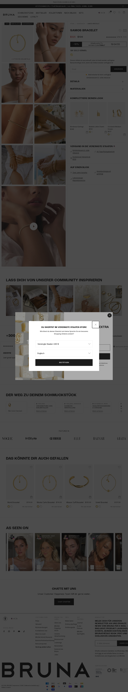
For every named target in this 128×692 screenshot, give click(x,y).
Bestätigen (64, 362)
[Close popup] (95, 324)
